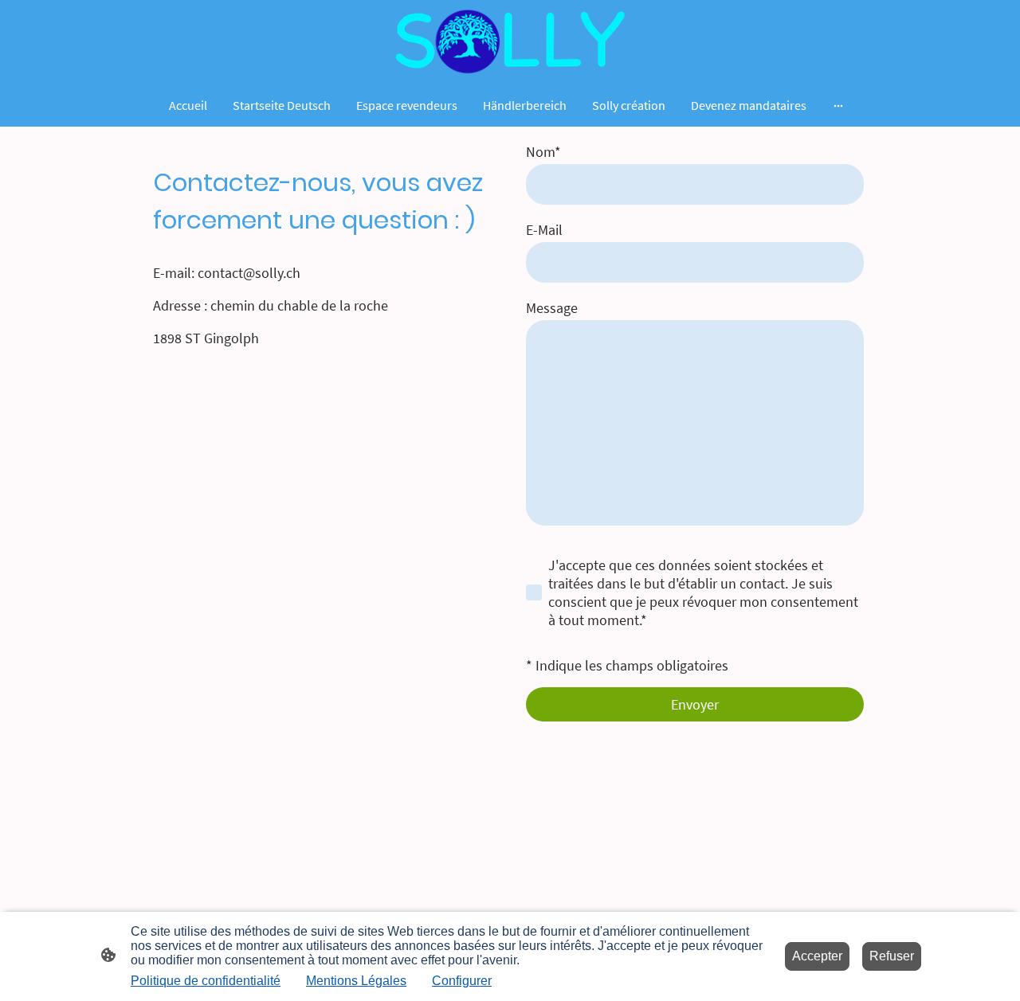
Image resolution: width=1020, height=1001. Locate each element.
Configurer (462, 980)
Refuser (891, 956)
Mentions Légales (356, 980)
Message (552, 308)
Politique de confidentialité (205, 980)
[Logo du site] (510, 41)
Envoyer (695, 704)
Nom (543, 152)
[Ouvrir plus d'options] (838, 105)
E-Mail (544, 230)
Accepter (817, 956)
